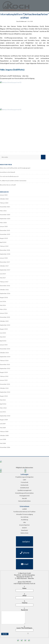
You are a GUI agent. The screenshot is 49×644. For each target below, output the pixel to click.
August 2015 (4, 329)
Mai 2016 (3, 305)
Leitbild (24, 509)
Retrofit (24, 498)
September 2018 (5, 254)
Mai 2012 (3, 400)
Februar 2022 (4, 203)
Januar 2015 (4, 345)
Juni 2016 (3, 301)
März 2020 (3, 222)
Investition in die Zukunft (7, 172)
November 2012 (5, 384)
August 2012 (4, 396)
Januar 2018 (4, 258)
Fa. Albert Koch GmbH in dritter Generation (13, 180)
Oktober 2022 (4, 199)
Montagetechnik (24, 496)
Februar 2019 (4, 246)
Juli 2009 (2, 423)
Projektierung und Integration (24, 477)
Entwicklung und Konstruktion (24, 493)
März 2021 (3, 211)
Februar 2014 (4, 360)
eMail (24, 595)
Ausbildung (24, 519)
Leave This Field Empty (24, 628)
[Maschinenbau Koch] (22, 6)
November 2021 (5, 207)
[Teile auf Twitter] (45, 140)
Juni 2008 (3, 439)
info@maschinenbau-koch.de (24, 565)
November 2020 (5, 214)
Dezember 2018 (5, 250)
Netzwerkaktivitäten (24, 501)
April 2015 (3, 341)
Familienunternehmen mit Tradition (24, 511)
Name (24, 588)
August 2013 (4, 372)
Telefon (24, 603)
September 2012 (5, 392)
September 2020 (5, 218)
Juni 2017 (3, 274)
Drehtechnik (24, 485)
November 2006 (5, 447)
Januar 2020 (4, 226)
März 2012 (3, 408)
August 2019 (4, 238)
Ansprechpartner (24, 525)
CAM (24, 480)
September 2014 (5, 356)
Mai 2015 (3, 337)
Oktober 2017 (4, 266)
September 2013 (5, 368)
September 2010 (5, 416)
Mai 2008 (3, 443)
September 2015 (5, 325)
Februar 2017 (4, 282)
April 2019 (3, 242)
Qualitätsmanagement (24, 490)
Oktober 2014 (4, 352)
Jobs (24, 522)
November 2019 (5, 234)
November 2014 (5, 349)
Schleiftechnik (24, 488)
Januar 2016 (4, 313)
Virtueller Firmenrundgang (24, 514)
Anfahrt (24, 528)
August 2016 (4, 297)
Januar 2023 (4, 195)
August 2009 (4, 419)
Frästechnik (24, 482)
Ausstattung (24, 517)
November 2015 (5, 317)
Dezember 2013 (5, 364)
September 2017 (5, 270)
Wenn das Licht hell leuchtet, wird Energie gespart (15, 168)
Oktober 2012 (4, 388)
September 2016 (5, 293)
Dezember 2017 (5, 262)
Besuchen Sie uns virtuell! (8, 185)
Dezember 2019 (5, 230)
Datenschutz (24, 533)
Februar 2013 (4, 376)
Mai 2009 (3, 427)
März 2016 (3, 309)
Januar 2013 (4, 380)
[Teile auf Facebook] (48, 140)
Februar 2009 (4, 431)
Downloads (24, 530)
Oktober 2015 (4, 321)
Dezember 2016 (5, 285)
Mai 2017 (3, 278)
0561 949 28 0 (24, 552)
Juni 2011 (3, 412)
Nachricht (24, 610)
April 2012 (3, 404)
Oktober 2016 (4, 289)
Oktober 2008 (4, 435)
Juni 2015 (3, 333)
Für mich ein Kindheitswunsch (9, 176)
